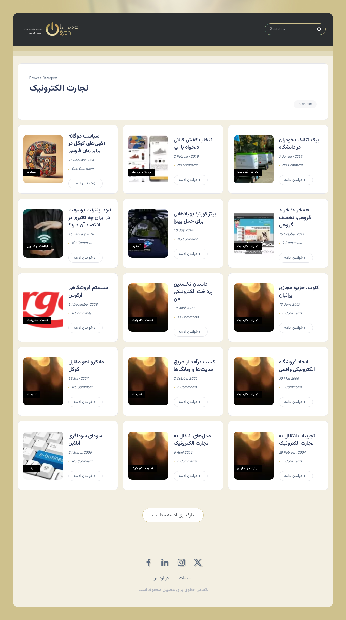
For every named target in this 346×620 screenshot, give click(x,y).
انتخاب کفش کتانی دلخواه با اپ (194, 143)
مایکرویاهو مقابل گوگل (86, 366)
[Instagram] (181, 562)
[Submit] (319, 29)
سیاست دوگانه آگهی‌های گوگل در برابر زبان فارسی (86, 143)
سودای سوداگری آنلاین (85, 440)
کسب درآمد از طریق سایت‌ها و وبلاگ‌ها (194, 366)
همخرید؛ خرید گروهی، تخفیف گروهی (295, 217)
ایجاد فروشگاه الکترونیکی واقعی (297, 366)
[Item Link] (43, 159)
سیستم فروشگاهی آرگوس (88, 291)
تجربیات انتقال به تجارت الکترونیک (297, 440)
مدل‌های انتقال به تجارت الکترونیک (192, 440)
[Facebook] (148, 562)
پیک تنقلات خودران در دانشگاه (299, 143)
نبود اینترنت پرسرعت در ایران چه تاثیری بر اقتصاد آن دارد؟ (89, 217)
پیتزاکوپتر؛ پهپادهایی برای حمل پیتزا (195, 217)
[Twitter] (198, 562)
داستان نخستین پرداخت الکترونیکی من (193, 291)
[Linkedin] (165, 562)
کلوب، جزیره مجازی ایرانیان (299, 291)
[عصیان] (51, 29)
